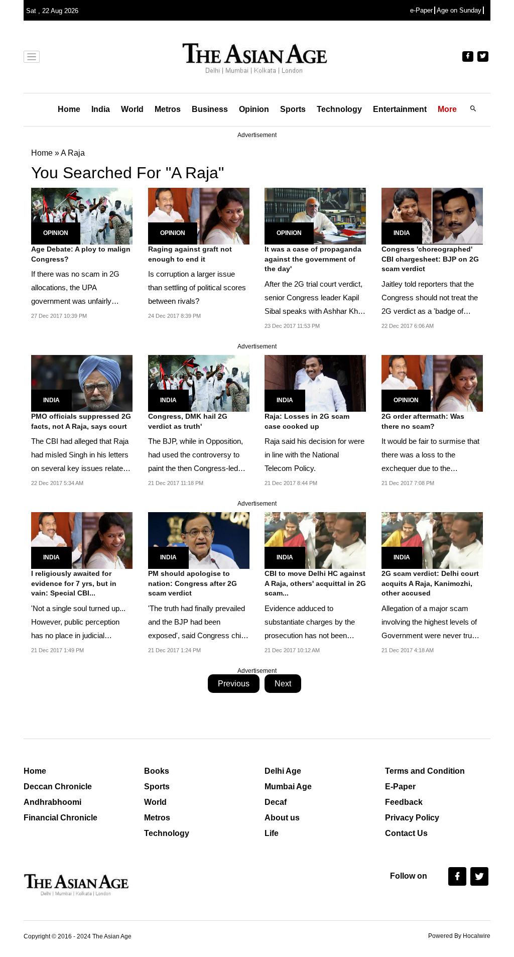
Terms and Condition (425, 771)
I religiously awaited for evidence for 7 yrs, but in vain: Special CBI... (73, 583)
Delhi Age (283, 771)
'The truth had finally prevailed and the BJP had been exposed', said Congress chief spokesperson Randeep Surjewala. (197, 635)
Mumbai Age (288, 786)
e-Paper (421, 10)
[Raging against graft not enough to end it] (198, 215)
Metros (168, 109)
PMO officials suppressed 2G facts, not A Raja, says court (81, 421)
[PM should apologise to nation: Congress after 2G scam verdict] (198, 540)
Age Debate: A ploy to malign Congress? (81, 254)
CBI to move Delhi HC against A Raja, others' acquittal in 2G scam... (315, 583)
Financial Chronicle (60, 817)
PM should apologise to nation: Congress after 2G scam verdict (192, 583)
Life (272, 833)
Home (69, 109)
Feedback (404, 802)
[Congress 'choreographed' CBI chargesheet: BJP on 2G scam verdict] (432, 215)
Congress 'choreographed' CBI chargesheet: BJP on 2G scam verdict (430, 259)
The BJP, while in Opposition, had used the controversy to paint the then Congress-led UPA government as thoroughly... (195, 468)
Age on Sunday (459, 10)
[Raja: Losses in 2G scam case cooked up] (315, 382)
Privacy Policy (412, 817)
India (100, 109)
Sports (293, 109)
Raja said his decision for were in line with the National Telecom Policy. (314, 454)
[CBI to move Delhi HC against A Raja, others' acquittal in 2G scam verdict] (315, 540)
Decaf (276, 802)
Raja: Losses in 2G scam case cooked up (307, 421)
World (132, 109)
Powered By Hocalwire (459, 935)
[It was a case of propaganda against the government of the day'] (315, 215)
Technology (339, 109)
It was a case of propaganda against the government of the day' (313, 259)
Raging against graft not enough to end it (190, 254)
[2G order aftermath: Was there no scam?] (432, 382)
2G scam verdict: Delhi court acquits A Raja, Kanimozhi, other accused (430, 583)
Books (156, 771)
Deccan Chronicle (58, 786)
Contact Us (406, 833)
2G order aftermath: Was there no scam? (422, 421)
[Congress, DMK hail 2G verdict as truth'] (198, 382)
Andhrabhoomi (52, 802)
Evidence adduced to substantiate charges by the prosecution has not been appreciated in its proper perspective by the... (310, 635)
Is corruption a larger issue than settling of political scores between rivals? (197, 287)
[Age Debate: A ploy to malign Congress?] (82, 215)
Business (210, 109)
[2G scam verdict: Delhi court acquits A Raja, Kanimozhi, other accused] (432, 540)
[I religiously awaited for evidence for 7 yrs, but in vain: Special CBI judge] (82, 540)
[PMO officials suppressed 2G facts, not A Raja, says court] (82, 382)
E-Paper (400, 786)
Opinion (254, 109)
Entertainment (400, 109)
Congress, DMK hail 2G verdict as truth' (187, 421)
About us (282, 817)
